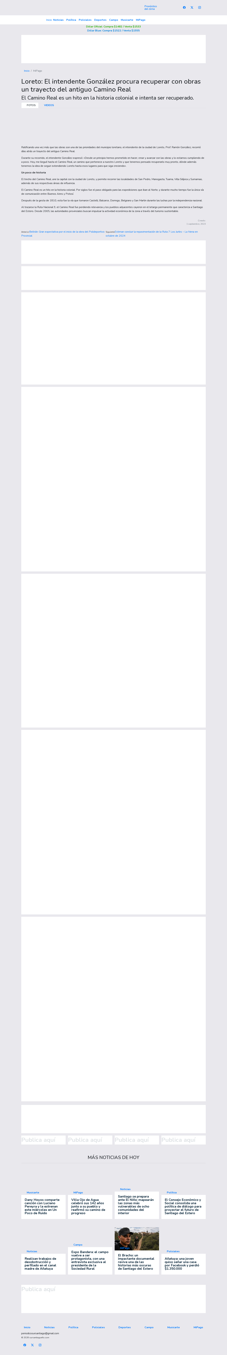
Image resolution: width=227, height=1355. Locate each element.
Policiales (85, 20)
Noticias (58, 20)
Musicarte (127, 20)
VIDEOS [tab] (48, 105)
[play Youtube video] (137, 1239)
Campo (113, 20)
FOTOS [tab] (31, 105)
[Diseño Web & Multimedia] (113, 1353)
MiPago (140, 20)
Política (71, 20)
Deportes (100, 20)
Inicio (49, 20)
